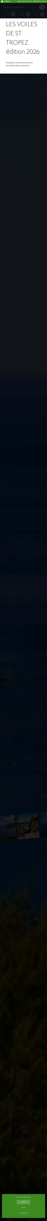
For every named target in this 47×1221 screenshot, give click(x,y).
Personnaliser (23, 1213)
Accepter (23, 1202)
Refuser (23, 1207)
